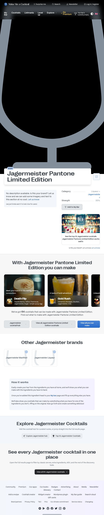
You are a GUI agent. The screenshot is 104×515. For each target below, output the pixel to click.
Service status (77, 502)
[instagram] (60, 508)
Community (10, 487)
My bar (53, 395)
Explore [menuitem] (50, 12)
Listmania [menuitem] (29, 12)
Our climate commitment (59, 502)
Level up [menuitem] (40, 13)
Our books (44, 487)
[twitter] (56, 508)
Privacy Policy (30, 502)
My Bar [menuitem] (5, 13)
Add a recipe (13, 494)
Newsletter (73, 4)
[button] (72, 207)
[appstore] (39, 508)
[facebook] (52, 508)
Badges (54, 487)
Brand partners (16, 502)
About (76, 487)
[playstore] (43, 508)
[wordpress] (47, 508)
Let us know (33, 199)
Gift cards (52, 497)
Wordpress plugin (61, 494)
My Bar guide (76, 494)
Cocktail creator (28, 494)
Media (84, 487)
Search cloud (90, 494)
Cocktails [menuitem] (15, 12)
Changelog (89, 502)
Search (57, 4)
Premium (22, 487)
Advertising (65, 487)
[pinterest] (64, 508)
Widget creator (44, 494)
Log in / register (92, 4)
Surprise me (41, 4)
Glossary (47, 490)
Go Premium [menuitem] (67, 13)
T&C (39, 502)
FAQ (45, 502)
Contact (57, 490)
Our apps (33, 487)
